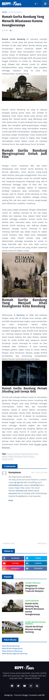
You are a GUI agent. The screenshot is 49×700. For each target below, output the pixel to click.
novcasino (12, 493)
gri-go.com (19, 482)
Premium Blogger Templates (26, 695)
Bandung (21, 315)
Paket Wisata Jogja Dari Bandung (14, 654)
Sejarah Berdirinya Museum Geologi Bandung (34, 629)
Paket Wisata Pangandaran (12, 648)
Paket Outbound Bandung (12, 651)
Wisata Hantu (7, 459)
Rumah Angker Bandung (12, 457)
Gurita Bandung (14, 12)
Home (4, 12)
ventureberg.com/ (15, 485)
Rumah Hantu (28, 457)
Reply (10, 500)
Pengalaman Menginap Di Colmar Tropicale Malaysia (35, 588)
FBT (43, 695)
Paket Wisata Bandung (10, 646)
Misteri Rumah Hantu (29, 454)
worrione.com (21, 491)
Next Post (42, 543)
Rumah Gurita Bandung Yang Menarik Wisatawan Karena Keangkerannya (34, 609)
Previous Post (9, 543)
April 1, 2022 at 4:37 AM (39, 472)
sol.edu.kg (34, 485)
